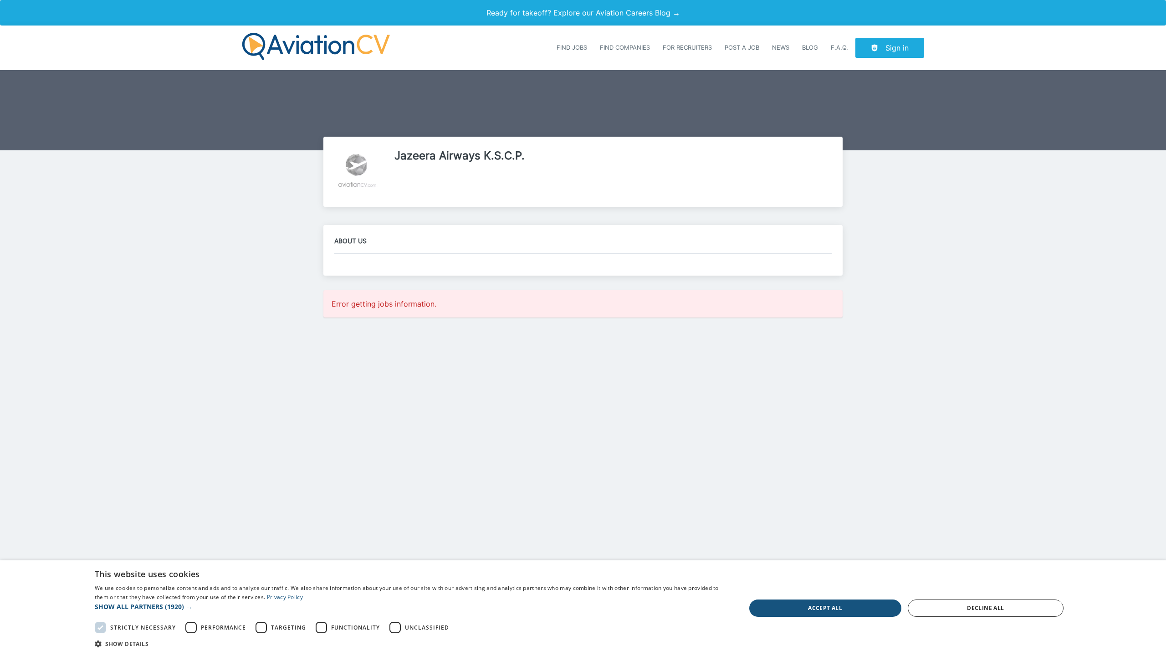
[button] (410, 606)
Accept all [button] (825, 608)
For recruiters (687, 47)
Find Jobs (572, 47)
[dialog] (583, 608)
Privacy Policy (285, 597)
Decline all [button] (985, 608)
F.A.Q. (839, 47)
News (780, 47)
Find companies (625, 47)
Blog (810, 47)
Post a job (742, 47)
